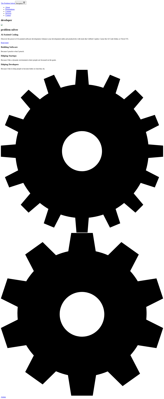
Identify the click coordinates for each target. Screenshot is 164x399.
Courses (8, 11)
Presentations (10, 9)
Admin (3, 397)
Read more (5, 43)
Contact (8, 15)
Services (8, 13)
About (7, 7)
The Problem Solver (8, 3)
